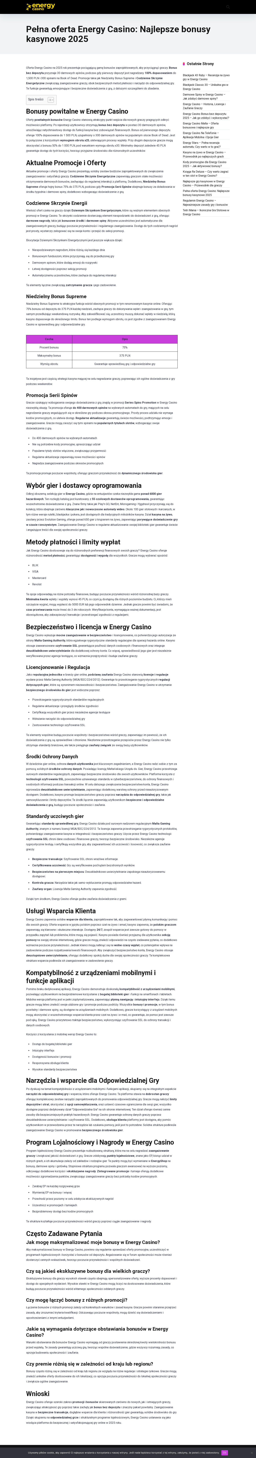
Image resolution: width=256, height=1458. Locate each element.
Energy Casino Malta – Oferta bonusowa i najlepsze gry (201, 125)
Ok (224, 1452)
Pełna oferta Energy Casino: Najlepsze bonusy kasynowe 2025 (206, 193)
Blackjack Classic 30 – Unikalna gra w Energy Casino (205, 86)
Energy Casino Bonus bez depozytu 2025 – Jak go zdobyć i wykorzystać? (206, 116)
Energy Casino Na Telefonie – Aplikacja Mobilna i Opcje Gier (201, 135)
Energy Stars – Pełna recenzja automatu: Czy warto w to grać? (202, 144)
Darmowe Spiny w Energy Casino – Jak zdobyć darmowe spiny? (204, 96)
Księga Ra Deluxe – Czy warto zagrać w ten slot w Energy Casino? (205, 173)
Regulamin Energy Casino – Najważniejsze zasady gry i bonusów (205, 202)
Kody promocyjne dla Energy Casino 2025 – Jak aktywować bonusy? (204, 164)
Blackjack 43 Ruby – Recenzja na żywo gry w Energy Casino (206, 77)
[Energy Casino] (40, 5)
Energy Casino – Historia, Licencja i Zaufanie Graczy (204, 106)
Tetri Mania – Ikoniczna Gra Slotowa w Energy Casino (206, 212)
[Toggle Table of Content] (49, 100)
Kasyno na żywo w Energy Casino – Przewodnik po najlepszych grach (204, 154)
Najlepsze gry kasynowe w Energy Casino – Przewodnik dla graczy (204, 183)
